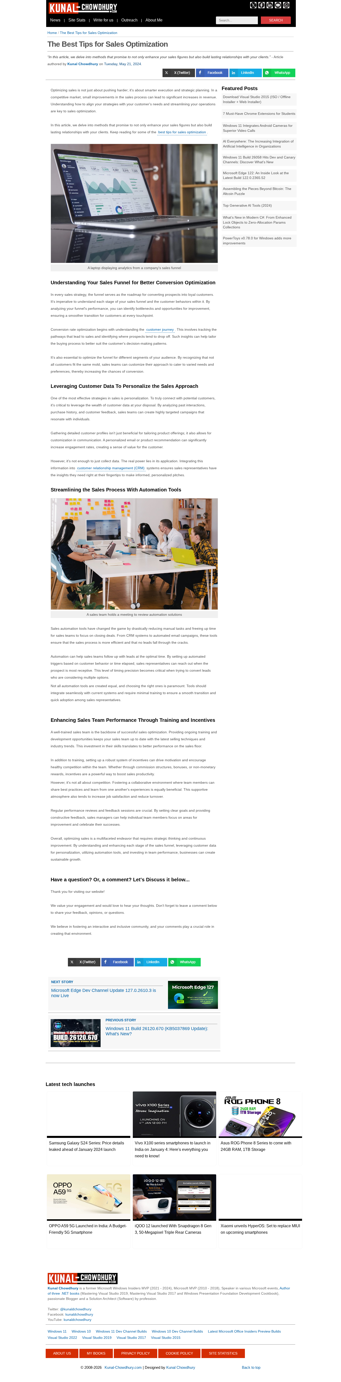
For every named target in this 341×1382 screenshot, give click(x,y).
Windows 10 (81, 1331)
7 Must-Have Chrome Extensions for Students (259, 114)
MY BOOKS (96, 1353)
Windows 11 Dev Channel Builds (121, 1331)
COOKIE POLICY (179, 1353)
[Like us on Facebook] (261, 7)
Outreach (129, 20)
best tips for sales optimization (182, 132)
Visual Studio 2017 (131, 1338)
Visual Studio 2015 (165, 1338)
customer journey (160, 329)
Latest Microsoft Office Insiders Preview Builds (244, 1331)
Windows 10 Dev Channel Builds (177, 1331)
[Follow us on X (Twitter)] (253, 7)
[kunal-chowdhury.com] (84, 12)
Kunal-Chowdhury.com (123, 1367)
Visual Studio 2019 (97, 1338)
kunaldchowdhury (79, 1314)
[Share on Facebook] (212, 76)
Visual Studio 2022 (62, 1338)
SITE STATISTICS (223, 1353)
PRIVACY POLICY (135, 1353)
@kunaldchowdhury (75, 1309)
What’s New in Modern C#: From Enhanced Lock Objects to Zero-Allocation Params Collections (257, 222)
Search (276, 20)
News (55, 20)
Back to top (251, 1367)
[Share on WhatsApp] (279, 76)
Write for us (103, 20)
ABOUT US (62, 1353)
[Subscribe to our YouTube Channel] (278, 7)
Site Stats (76, 20)
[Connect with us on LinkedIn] (270, 7)
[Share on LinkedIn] (246, 76)
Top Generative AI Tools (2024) (247, 205)
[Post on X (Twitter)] (179, 76)
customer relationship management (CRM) (111, 468)
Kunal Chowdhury (180, 1367)
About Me (154, 20)
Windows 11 (57, 1331)
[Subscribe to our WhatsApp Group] (286, 7)
